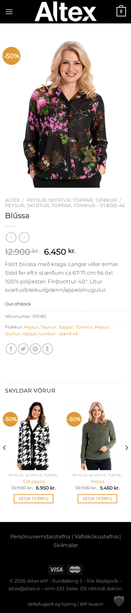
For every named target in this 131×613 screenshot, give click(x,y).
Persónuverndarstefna (40, 536)
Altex (12, 200)
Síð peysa (34, 481)
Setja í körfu (33, 498)
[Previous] (4, 461)
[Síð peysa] (33, 436)
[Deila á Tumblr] (47, 348)
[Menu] (9, 11)
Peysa (97, 481)
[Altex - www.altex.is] (65, 11)
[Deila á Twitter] (23, 348)
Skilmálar (65, 545)
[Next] (126, 461)
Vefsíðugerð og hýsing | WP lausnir (65, 604)
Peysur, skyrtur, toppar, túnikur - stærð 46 (65, 205)
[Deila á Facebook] (11, 348)
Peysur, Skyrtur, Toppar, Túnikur (72, 200)
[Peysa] (97, 436)
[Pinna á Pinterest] (35, 348)
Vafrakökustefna (96, 536)
